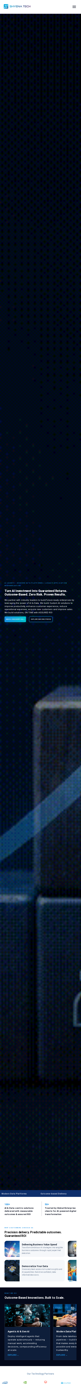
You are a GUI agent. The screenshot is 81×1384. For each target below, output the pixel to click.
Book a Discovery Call (15, 619)
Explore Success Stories (41, 619)
